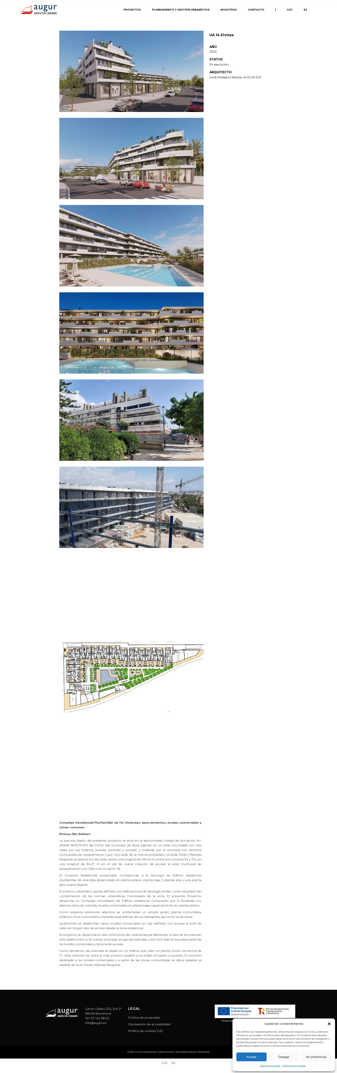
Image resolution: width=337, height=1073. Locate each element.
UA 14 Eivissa (221, 35)
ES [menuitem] (173, 1063)
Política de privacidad (294, 1065)
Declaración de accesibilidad (149, 1024)
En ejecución (219, 64)
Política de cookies (270, 1065)
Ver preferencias (316, 1057)
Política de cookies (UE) (145, 1031)
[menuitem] (290, 10)
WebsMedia (203, 1052)
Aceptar (251, 1057)
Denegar (283, 1057)
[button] (329, 1024)
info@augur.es (95, 1023)
